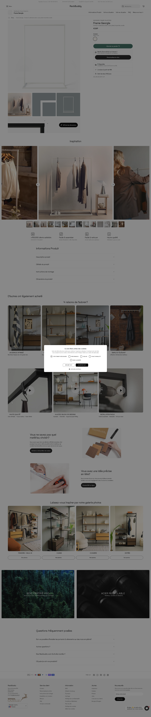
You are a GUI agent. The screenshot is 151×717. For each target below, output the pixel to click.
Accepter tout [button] (82, 365)
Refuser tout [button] (68, 365)
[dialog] (75, 358)
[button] (75, 369)
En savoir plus (95, 352)
